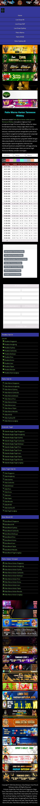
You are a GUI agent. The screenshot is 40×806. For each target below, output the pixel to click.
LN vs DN (22, 318)
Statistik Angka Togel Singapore (14, 431)
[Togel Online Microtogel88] (20, 605)
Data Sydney (8, 479)
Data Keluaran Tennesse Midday (14, 251)
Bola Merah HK (9, 524)
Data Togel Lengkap (10, 511)
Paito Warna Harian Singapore (14, 563)
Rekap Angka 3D (31, 298)
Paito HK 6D (20, 37)
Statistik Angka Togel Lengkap (13, 463)
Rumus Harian (31, 290)
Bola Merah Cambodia (11, 531)
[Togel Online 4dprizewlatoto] (20, 677)
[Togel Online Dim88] (20, 58)
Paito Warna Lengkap (11, 421)
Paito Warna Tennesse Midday (14, 255)
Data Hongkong (9, 476)
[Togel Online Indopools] (20, 759)
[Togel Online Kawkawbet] (20, 632)
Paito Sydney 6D (20, 41)
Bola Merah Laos (9, 543)
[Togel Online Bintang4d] (20, 659)
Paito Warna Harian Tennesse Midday (20, 113)
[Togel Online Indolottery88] (20, 741)
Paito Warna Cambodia (11, 392)
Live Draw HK (20, 19)
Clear (4, 160)
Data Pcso (7, 489)
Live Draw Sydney (20, 28)
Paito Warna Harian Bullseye (13, 576)
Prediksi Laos (8, 363)
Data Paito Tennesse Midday (13, 263)
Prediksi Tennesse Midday (12, 274)
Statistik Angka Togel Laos (12, 453)
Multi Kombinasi (31, 314)
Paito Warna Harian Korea (12, 582)
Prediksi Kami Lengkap (11, 373)
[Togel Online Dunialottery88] (20, 723)
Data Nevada (8, 501)
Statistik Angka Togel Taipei (13, 456)
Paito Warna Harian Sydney (13, 569)
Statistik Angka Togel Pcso (12, 447)
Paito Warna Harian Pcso (12, 579)
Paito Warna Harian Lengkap (13, 594)
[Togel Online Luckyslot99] (20, 704)
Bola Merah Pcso (9, 537)
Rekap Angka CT (13, 298)
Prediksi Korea (9, 360)
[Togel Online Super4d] (20, 67)
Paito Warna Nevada (10, 411)
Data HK (32, 791)
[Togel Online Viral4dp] (20, 104)
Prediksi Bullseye (10, 354)
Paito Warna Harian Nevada (13, 591)
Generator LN (13, 290)
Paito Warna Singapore (11, 383)
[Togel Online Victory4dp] (20, 623)
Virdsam (6, 789)
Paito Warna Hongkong (11, 386)
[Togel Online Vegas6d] (20, 641)
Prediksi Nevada (9, 369)
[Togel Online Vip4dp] (20, 714)
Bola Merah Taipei (10, 546)
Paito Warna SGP (24, 791)
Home (20, 15)
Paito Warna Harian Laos (12, 585)
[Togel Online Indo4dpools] (20, 695)
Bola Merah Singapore (11, 521)
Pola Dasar (22, 310)
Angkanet (29, 796)
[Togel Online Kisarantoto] (20, 86)
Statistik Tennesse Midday (12, 271)
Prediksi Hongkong (10, 344)
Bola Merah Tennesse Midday (13, 267)
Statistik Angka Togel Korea (13, 450)
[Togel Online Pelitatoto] (20, 95)
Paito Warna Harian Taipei (12, 588)
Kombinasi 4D (13, 322)
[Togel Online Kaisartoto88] (20, 686)
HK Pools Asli (33, 803)
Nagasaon (29, 789)
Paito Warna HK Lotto (17, 800)
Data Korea (8, 492)
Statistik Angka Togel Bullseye (13, 444)
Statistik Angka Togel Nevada (13, 459)
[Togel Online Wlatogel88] (20, 668)
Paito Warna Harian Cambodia (13, 572)
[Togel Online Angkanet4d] (20, 750)
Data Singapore (9, 473)
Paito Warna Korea (10, 402)
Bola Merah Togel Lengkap (12, 553)
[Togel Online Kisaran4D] (20, 76)
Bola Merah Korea (10, 540)
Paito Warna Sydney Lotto (21, 803)
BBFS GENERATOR (22, 286)
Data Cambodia (9, 482)
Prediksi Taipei (9, 366)
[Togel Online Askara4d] (20, 650)
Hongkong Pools (12, 798)
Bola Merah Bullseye (11, 534)
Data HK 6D (8, 504)
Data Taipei (8, 498)
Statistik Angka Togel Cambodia (14, 441)
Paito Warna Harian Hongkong (14, 566)
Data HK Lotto (29, 800)
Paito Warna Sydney (10, 389)
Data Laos (7, 495)
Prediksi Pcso (8, 357)
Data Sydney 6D (9, 508)
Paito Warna (20, 32)
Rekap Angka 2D (22, 302)
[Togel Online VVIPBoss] (20, 49)
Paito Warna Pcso (10, 399)
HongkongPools (24, 798)
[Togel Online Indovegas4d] (20, 777)
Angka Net (12, 789)
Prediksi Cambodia (10, 351)
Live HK (4, 338)
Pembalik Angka (13, 314)
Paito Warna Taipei (10, 408)
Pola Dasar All (31, 306)
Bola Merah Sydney (10, 527)
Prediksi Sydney (9, 347)
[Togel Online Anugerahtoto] (20, 732)
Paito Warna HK (21, 789)
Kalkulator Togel (22, 326)
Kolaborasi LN (31, 322)
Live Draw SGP (20, 24)
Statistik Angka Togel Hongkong (14, 434)
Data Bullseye (8, 486)
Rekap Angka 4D (13, 306)
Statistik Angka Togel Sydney (13, 437)
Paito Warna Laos (10, 405)
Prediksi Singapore (10, 341)
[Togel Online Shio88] (20, 768)
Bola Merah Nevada (10, 549)
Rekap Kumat (22, 294)
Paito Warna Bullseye (11, 396)
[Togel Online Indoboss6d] (20, 614)
